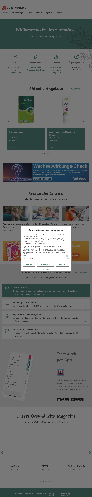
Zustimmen (62, 264)
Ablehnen (29, 264)
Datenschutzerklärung (30, 249)
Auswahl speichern (46, 264)
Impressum (46, 269)
